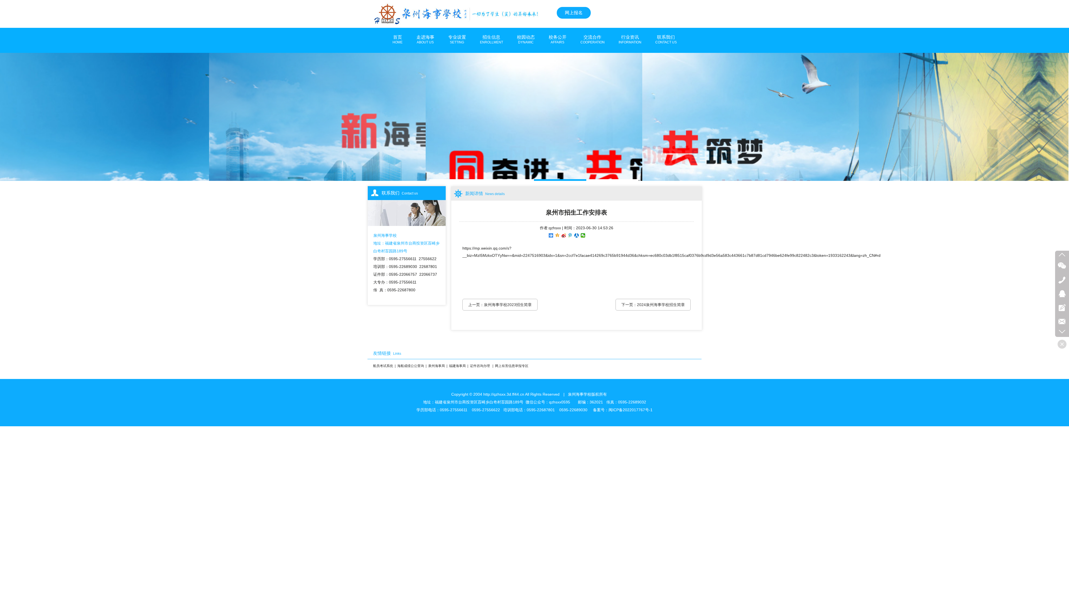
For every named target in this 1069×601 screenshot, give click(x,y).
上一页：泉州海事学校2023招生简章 (500, 304)
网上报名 (574, 12)
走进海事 (425, 39)
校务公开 (558, 39)
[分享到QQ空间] (557, 235)
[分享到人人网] (576, 235)
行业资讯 (630, 39)
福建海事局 (457, 366)
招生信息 (491, 39)
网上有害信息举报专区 (511, 366)
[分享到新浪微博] (564, 235)
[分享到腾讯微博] (570, 235)
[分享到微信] (583, 235)
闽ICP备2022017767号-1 (631, 410)
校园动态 (526, 39)
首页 (398, 39)
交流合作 (592, 39)
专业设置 (457, 39)
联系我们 (666, 39)
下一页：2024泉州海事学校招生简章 (653, 304)
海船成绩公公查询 (410, 366)
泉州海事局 (436, 366)
